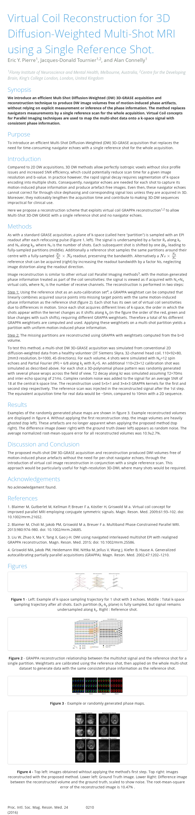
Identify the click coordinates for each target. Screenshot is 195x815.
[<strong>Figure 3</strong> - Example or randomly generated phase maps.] (97, 686)
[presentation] (63, 255)
